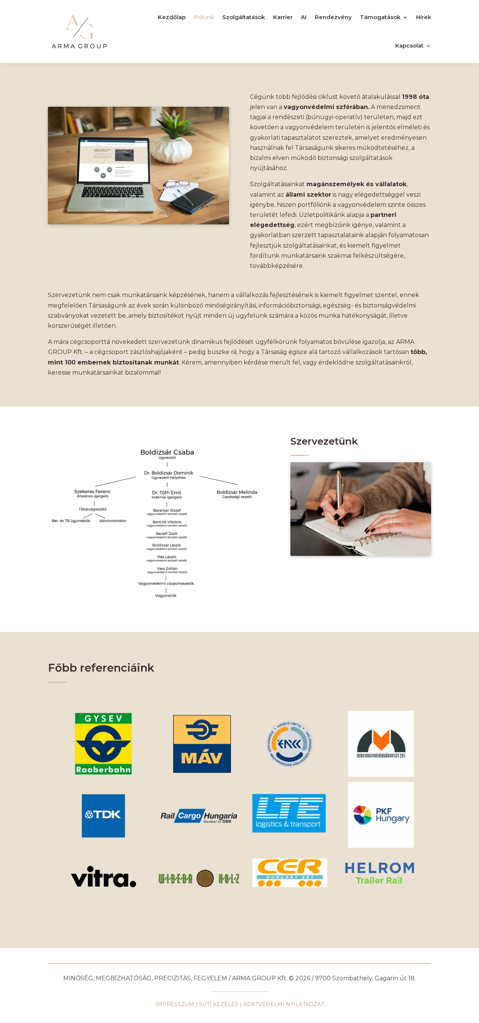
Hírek (423, 17)
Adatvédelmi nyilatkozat (283, 1004)
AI (303, 17)
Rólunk (204, 17)
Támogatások (380, 17)
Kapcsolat (409, 45)
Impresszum (174, 1004)
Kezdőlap (172, 17)
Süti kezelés (218, 1004)
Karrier (283, 17)
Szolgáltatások (243, 17)
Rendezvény (333, 17)
